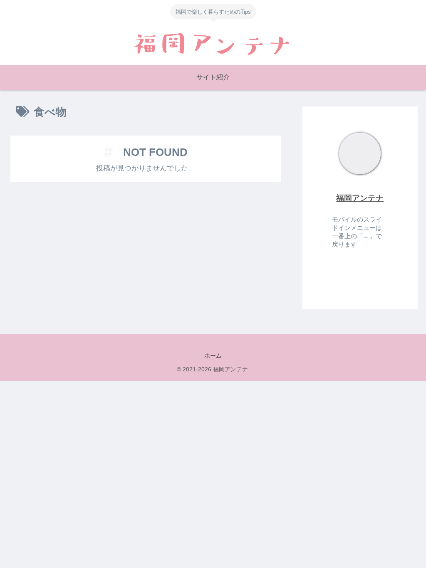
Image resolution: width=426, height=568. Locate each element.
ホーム (213, 355)
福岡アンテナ (360, 198)
